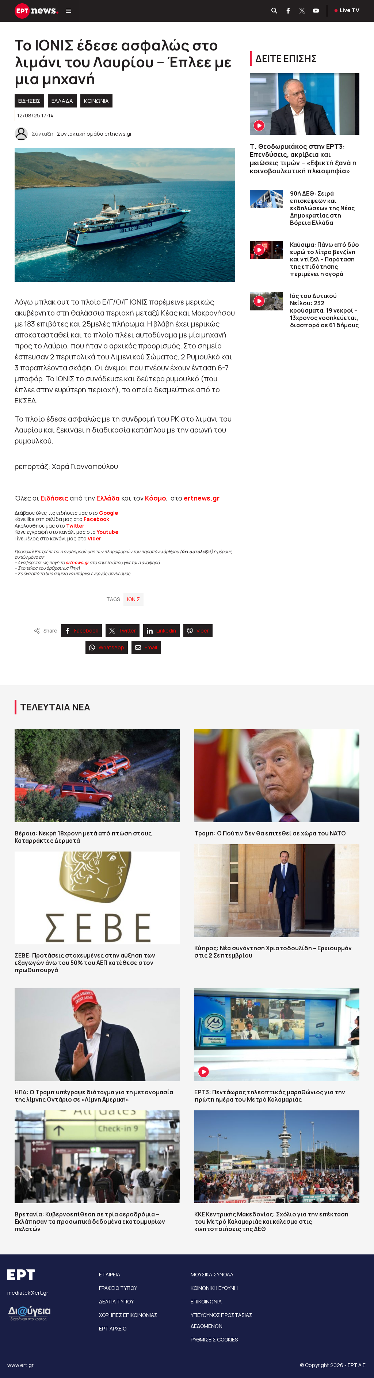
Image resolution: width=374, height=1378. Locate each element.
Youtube (107, 531)
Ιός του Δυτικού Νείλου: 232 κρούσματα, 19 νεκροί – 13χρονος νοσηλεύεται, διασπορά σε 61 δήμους (324, 310)
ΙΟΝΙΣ (133, 599)
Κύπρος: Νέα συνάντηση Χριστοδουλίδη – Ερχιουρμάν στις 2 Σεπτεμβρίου (273, 951)
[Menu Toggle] (68, 11)
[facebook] (288, 10)
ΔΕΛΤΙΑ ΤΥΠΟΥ (116, 1301)
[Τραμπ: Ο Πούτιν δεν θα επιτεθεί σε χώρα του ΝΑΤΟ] (276, 775)
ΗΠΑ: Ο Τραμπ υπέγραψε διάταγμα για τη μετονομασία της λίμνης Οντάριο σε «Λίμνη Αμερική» (94, 1095)
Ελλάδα (108, 498)
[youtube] (316, 10)
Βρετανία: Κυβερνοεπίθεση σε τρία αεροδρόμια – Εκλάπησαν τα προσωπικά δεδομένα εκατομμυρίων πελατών (90, 1221)
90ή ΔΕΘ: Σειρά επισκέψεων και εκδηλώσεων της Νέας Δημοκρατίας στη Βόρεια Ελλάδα (322, 208)
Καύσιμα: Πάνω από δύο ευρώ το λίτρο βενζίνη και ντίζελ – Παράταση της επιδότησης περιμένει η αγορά (324, 259)
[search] (274, 10)
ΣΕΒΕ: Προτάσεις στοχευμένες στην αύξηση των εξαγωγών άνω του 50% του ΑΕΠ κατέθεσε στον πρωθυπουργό (85, 962)
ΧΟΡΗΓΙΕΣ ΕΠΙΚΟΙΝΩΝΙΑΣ (128, 1314)
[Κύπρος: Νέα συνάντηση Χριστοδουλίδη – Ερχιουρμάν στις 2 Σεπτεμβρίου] (276, 890)
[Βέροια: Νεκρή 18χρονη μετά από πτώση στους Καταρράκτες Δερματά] (97, 775)
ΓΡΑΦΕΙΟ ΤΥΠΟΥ (118, 1287)
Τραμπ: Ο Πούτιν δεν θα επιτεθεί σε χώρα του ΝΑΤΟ (270, 833)
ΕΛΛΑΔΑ (62, 101)
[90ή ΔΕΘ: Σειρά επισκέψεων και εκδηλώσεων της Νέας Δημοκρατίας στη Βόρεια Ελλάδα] (266, 199)
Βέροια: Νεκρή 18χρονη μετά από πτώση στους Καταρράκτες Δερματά (83, 837)
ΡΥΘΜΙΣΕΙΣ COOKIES (214, 1339)
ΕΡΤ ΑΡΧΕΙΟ (112, 1328)
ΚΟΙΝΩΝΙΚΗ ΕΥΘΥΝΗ (214, 1287)
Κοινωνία (96, 101)
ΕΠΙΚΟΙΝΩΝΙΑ (206, 1301)
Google (108, 512)
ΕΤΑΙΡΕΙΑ (109, 1274)
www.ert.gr (20, 1365)
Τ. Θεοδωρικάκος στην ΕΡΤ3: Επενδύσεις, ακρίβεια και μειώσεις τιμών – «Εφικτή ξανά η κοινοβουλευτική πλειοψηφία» (303, 158)
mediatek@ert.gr (27, 1292)
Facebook (96, 519)
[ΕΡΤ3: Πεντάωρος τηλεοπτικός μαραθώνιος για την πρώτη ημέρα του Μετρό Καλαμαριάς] (276, 1034)
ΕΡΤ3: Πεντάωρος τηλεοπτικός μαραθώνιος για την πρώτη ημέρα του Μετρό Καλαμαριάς (269, 1095)
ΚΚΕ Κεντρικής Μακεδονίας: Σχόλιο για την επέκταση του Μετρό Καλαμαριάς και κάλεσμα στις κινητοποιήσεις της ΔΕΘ (271, 1221)
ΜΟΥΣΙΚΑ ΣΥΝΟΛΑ (212, 1274)
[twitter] (302, 10)
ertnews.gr (77, 562)
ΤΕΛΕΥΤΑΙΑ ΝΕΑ (55, 707)
